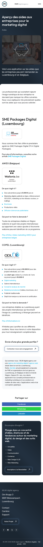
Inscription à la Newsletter (17, 470)
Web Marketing (13, 463)
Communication (13, 453)
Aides (10, 450)
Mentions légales (31, 542)
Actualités (11, 447)
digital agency (21, 4)
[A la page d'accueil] (4, 4)
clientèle (13, 368)
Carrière (5, 511)
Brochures (8, 204)
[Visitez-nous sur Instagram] (16, 530)
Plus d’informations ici (11, 321)
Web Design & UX (14, 460)
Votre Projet (8, 521)
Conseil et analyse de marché (14, 287)
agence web (33, 363)
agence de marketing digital (18, 363)
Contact (5, 508)
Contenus (11, 456)
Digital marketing (10, 280)
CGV (24, 544)
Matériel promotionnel (12, 290)
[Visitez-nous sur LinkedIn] (12, 530)
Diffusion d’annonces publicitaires (16, 210)
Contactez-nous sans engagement (20, 349)
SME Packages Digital (17, 156)
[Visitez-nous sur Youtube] (8, 530)
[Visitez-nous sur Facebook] (3, 530)
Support (5, 514)
